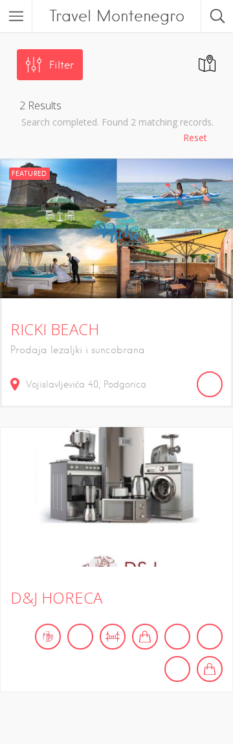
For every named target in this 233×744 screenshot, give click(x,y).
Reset (195, 137)
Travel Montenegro (116, 15)
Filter (61, 65)
